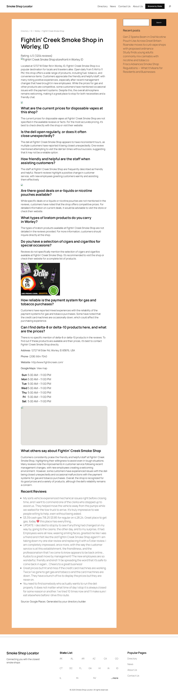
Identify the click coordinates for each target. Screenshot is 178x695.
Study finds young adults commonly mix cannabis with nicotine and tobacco (140, 56)
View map (42, 368)
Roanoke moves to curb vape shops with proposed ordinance (144, 46)
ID (31, 31)
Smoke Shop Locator (19, 6)
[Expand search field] (169, 6)
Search (158, 22)
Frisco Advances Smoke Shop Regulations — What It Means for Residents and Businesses (143, 68)
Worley (37, 31)
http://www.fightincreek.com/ (47, 362)
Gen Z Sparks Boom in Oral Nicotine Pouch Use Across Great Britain (144, 39)
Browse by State (155, 6)
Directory (25, 31)
